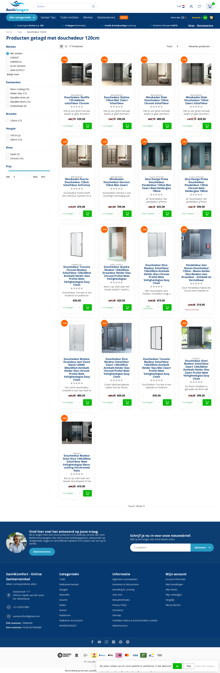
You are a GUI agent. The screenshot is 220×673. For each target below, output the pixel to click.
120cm (16, 120)
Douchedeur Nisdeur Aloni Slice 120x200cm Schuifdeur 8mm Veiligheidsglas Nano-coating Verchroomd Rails (77, 463)
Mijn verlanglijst (174, 594)
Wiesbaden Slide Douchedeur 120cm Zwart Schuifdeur (196, 100)
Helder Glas (18, 93)
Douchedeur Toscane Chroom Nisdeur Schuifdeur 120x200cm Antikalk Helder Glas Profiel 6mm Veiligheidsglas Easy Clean (77, 276)
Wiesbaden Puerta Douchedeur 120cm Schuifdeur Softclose (76, 182)
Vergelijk (170, 599)
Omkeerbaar (18, 106)
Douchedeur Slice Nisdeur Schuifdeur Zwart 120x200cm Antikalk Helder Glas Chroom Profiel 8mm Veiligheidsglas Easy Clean (117, 368)
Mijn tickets (171, 589)
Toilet (62, 579)
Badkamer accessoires (71, 620)
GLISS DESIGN (17, 66)
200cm (16, 139)
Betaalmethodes (121, 599)
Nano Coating (19, 89)
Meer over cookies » (205, 666)
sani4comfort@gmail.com (26, 616)
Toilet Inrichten (69, 17)
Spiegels (63, 589)
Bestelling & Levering (123, 589)
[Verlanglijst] (199, 6)
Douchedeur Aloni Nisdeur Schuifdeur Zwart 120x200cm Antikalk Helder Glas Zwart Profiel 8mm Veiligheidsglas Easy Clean (196, 369)
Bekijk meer (12, 74)
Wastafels (64, 594)
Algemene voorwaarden (124, 579)
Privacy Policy (119, 604)
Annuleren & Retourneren (125, 584)
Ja (177, 666)
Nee (189, 666)
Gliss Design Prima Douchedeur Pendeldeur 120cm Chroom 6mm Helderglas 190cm (196, 185)
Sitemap (116, 615)
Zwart (15, 154)
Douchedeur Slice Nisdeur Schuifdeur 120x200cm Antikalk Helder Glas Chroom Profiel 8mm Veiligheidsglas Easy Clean (156, 274)
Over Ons (117, 594)
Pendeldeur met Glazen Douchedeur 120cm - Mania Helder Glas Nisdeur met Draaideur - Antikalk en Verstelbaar (196, 273)
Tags (19, 31)
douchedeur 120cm (37, 31)
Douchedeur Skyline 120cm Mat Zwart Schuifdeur (116, 100)
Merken (88, 17)
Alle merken (16, 53)
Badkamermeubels (69, 584)
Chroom (16, 158)
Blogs (191, 25)
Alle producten (173, 604)
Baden (62, 604)
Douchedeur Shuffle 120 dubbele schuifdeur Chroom (76, 100)
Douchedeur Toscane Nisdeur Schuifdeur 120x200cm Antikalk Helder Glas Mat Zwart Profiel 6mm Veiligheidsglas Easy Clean (156, 368)
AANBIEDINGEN (67, 625)
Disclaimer (117, 610)
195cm (15, 135)
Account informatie (176, 579)
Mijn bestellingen (174, 584)
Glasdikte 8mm (20, 101)
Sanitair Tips (48, 17)
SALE (124, 17)
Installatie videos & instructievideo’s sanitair (135, 620)
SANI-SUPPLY (17, 70)
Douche (63, 599)
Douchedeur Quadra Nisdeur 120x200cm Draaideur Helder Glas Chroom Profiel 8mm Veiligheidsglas (117, 273)
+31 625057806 (21, 607)
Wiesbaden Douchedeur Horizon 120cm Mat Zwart (117, 182)
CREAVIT (14, 58)
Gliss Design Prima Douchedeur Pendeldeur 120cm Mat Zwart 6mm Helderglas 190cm (156, 185)
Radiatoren (65, 615)
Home (9, 31)
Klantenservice (106, 17)
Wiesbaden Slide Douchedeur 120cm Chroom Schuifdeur (156, 100)
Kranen (63, 610)
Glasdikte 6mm (19, 97)
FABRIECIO (16, 62)
